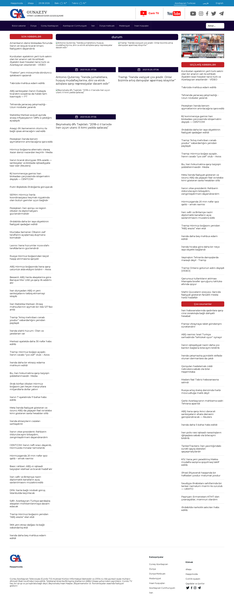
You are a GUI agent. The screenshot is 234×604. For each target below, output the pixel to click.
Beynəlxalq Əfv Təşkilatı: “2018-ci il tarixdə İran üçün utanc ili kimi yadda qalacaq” (84, 126)
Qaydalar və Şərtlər (195, 583)
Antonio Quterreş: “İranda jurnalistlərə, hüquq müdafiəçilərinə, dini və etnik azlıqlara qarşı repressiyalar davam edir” (83, 80)
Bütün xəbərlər (19, 26)
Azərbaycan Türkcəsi (185, 3)
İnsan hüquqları (141, 26)
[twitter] (214, 13)
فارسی (206, 3)
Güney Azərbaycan (49, 26)
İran (93, 26)
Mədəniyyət (124, 26)
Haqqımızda (17, 3)
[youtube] (174, 13)
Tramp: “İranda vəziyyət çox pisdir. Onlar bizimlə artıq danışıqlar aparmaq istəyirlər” (147, 78)
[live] (149, 13)
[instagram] (201, 13)
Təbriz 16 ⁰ (79, 3)
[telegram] (221, 13)
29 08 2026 (44, 3)
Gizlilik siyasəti (193, 579)
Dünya (33, 26)
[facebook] (207, 13)
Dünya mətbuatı (107, 26)
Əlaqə (31, 3)
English (219, 3)
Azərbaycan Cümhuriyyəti (75, 26)
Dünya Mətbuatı (157, 574)
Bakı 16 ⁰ (61, 3)
